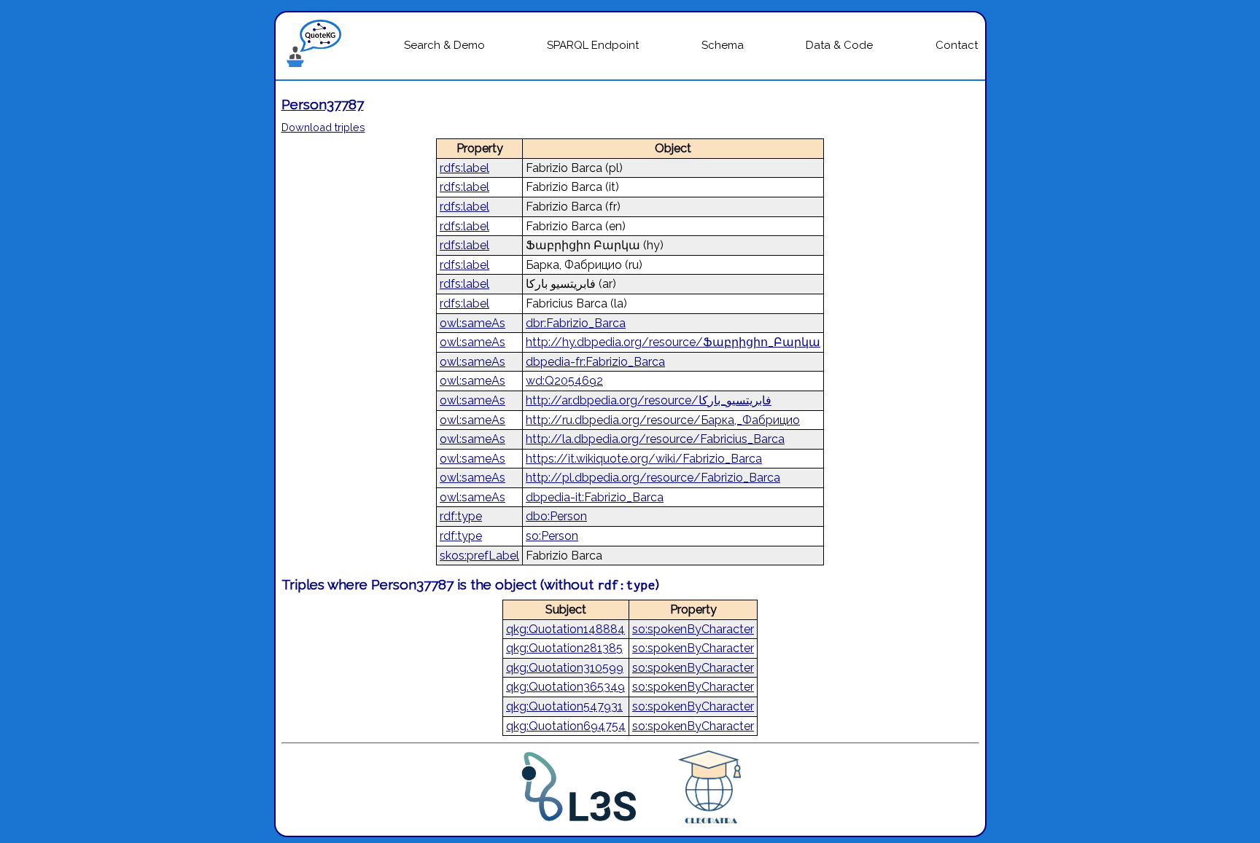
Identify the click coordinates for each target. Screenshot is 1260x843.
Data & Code (839, 45)
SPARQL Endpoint (593, 45)
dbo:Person (556, 516)
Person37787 (322, 104)
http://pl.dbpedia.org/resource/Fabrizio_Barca (653, 478)
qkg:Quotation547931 (564, 706)
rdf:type (461, 516)
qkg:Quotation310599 (564, 668)
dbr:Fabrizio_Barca (576, 323)
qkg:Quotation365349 (565, 687)
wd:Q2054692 (564, 381)
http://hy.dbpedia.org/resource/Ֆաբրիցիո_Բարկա (673, 342)
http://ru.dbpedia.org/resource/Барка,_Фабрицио (663, 420)
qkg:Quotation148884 (565, 629)
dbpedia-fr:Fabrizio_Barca (595, 362)
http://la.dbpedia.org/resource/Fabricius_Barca (655, 439)
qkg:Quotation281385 (564, 648)
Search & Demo (444, 45)
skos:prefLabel (479, 555)
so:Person (552, 536)
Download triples (323, 127)
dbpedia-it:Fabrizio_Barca (595, 497)
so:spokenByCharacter (693, 629)
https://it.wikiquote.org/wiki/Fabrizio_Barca (644, 459)
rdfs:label (464, 168)
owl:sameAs (472, 323)
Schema (722, 45)
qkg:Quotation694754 (566, 726)
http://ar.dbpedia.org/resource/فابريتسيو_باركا (648, 400)
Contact (957, 45)
